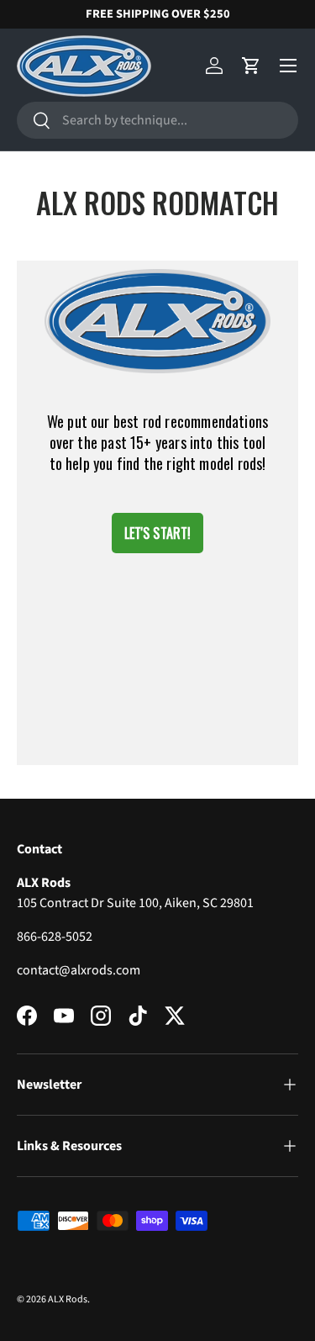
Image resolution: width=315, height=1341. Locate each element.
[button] (251, 65)
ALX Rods (67, 1299)
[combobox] (157, 120)
